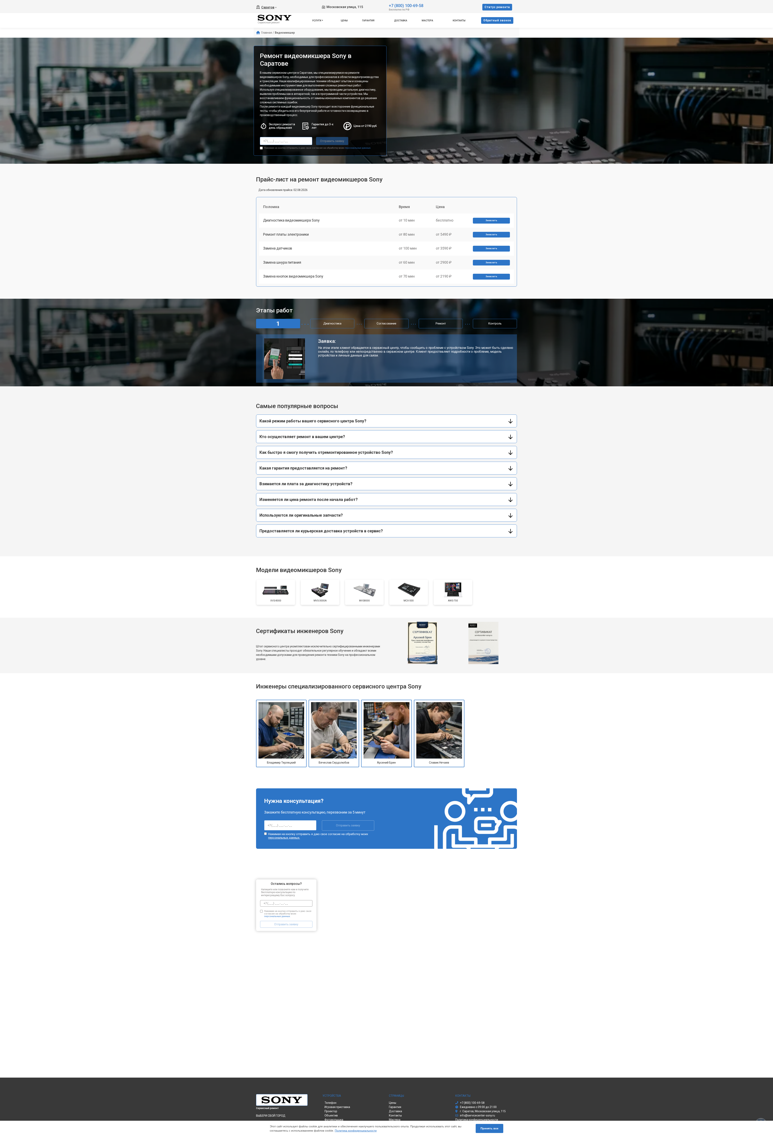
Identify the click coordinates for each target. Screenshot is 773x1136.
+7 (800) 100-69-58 (406, 5)
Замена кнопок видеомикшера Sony (293, 276)
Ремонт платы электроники (286, 234)
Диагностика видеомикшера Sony (291, 220)
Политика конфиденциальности (356, 1130)
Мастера (427, 20)
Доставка (400, 20)
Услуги (316, 20)
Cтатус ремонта (497, 7)
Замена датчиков (277, 248)
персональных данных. (358, 148)
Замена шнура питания (282, 262)
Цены (344, 20)
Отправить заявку (332, 141)
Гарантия (368, 20)
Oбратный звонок (497, 20)
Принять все (489, 1128)
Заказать (491, 220)
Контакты (459, 20)
